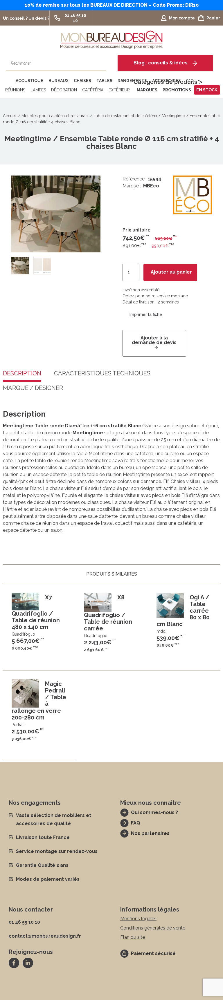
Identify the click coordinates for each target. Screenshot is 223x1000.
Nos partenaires (150, 833)
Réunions (15, 90)
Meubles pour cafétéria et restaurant (55, 115)
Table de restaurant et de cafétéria (125, 115)
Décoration (64, 90)
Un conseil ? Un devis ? (26, 18)
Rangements (132, 80)
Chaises (82, 80)
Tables (104, 80)
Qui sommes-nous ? (154, 812)
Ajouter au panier (171, 272)
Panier (213, 18)
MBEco (151, 186)
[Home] (8, 80)
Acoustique (29, 80)
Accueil (10, 115)
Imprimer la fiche (146, 314)
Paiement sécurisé (153, 953)
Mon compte (182, 18)
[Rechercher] (98, 63)
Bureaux (58, 80)
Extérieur (119, 90)
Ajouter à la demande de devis (154, 340)
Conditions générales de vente (152, 928)
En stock (206, 90)
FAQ (135, 823)
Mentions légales (138, 918)
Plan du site (132, 937)
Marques (147, 90)
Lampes (38, 90)
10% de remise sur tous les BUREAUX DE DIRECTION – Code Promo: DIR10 (112, 5)
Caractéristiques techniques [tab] (102, 373)
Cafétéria (92, 90)
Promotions (177, 90)
